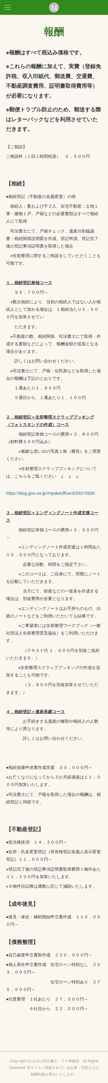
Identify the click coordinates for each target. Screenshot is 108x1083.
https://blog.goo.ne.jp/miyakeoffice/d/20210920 (50, 493)
